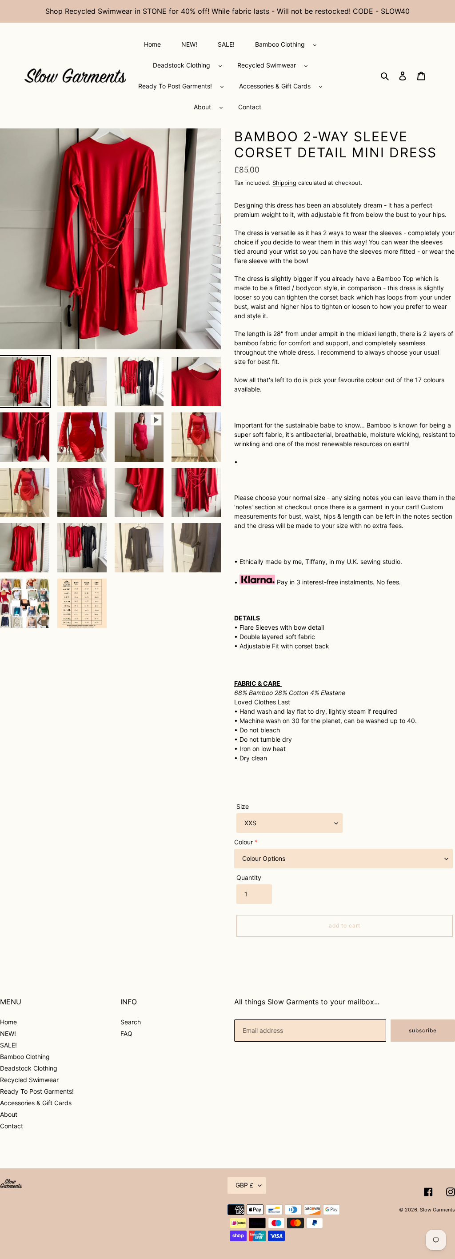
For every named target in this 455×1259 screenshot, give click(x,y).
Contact (11, 1126)
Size (242, 806)
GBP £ (244, 1185)
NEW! (8, 1033)
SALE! (8, 1045)
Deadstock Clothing (28, 1068)
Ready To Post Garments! (37, 1091)
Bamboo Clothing (25, 1056)
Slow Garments (437, 1210)
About (8, 1114)
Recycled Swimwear (29, 1079)
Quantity (248, 877)
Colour (243, 842)
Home (8, 1022)
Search (130, 1022)
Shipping (284, 182)
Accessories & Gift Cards (36, 1103)
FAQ (126, 1033)
